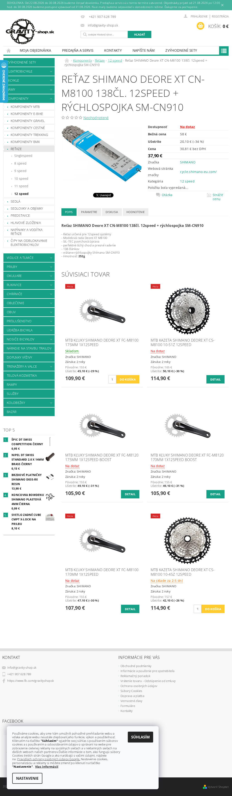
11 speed (21, 186)
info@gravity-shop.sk (21, 667)
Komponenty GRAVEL (28, 121)
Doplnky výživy (19, 357)
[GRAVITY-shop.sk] (41, 31)
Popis (69, 212)
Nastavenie (27, 778)
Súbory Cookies (131, 691)
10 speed (21, 178)
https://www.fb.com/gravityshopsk (30, 681)
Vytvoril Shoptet (218, 787)
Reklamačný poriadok (135, 676)
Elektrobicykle (19, 71)
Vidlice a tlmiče (20, 257)
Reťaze (16, 149)
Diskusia (112, 212)
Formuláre (128, 706)
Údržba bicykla (19, 330)
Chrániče (14, 294)
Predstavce (20, 215)
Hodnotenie (135, 212)
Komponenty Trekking (29, 135)
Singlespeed (23, 155)
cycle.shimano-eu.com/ (198, 172)
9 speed (20, 171)
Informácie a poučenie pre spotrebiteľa (147, 671)
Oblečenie (15, 303)
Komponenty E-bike (27, 114)
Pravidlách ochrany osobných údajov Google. (48, 759)
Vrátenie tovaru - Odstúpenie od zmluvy (148, 681)
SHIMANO (188, 162)
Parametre (89, 212)
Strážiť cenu (218, 197)
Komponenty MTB (25, 106)
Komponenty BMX (25, 142)
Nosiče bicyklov (20, 339)
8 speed (20, 163)
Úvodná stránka (8, 50)
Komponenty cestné (28, 128)
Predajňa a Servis (77, 50)
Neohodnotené (96, 117)
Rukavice (14, 285)
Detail (215, 379)
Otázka (167, 195)
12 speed (21, 194)
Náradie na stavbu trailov (29, 348)
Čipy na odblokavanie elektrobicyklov (29, 242)
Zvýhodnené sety (181, 50)
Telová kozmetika (22, 375)
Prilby (12, 267)
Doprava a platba (132, 696)
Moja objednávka (35, 50)
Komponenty (17, 98)
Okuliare (14, 276)
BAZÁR (12, 412)
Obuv (11, 312)
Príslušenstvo (19, 321)
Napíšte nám (144, 50)
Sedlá (15, 201)
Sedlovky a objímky (27, 208)
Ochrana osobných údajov (139, 686)
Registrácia (220, 16)
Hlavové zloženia (26, 223)
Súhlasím (140, 737)
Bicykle (13, 80)
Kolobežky (16, 402)
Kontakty (113, 50)
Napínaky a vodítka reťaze (27, 232)
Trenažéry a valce (22, 366)
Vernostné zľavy (132, 701)
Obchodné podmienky (136, 666)
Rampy (12, 384)
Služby (12, 393)
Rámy (11, 89)
